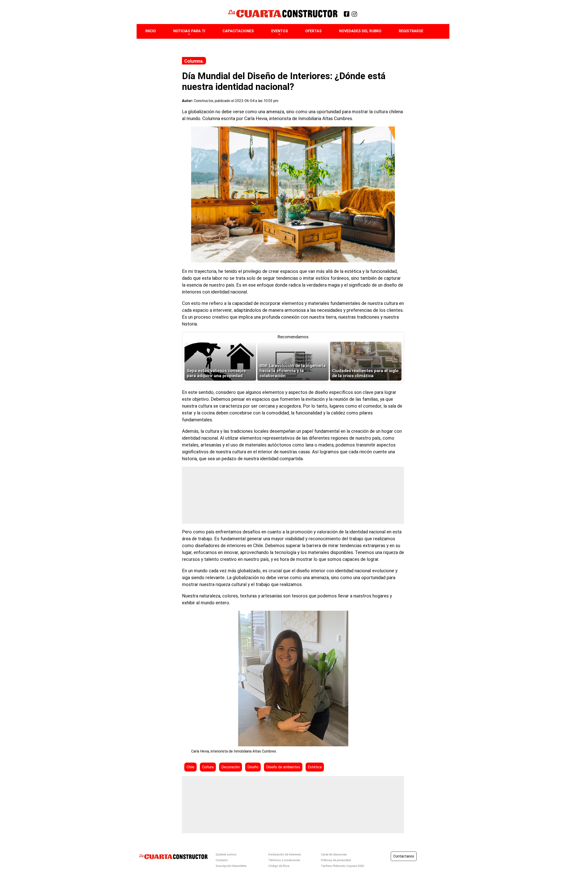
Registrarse (411, 31)
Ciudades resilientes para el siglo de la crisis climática (365, 373)
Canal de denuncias (334, 854)
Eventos (279, 31)
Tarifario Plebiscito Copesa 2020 (342, 866)
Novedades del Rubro (360, 31)
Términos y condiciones (284, 860)
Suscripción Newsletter (231, 866)
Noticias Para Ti (189, 31)
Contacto (222, 860)
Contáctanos (403, 856)
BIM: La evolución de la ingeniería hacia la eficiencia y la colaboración (293, 370)
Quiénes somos (226, 854)
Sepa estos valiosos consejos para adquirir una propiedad (216, 373)
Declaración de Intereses (284, 854)
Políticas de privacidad (336, 860)
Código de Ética (278, 866)
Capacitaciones (238, 31)
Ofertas (313, 31)
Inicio (150, 31)
